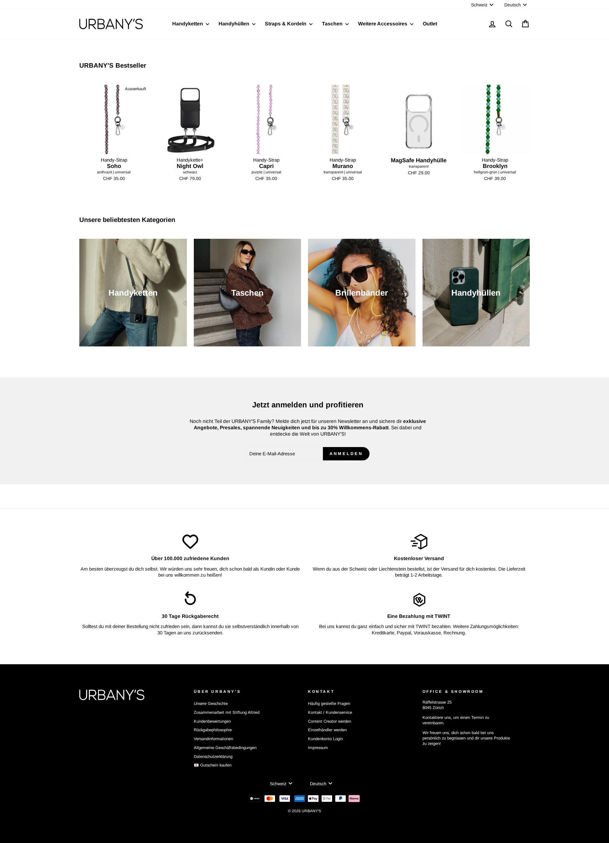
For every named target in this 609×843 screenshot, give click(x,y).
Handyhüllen (235, 23)
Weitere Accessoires (383, 23)
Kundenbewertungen (212, 721)
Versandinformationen (213, 738)
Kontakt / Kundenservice (330, 712)
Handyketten (188, 23)
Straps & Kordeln (286, 23)
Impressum (318, 747)
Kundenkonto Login (325, 738)
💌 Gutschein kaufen (213, 765)
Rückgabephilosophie (213, 729)
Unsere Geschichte (211, 703)
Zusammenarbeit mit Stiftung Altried (226, 712)
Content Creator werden (329, 721)
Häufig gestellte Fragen (329, 703)
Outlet (430, 23)
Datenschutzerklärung (213, 756)
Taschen (333, 23)
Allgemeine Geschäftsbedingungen (225, 747)
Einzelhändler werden (327, 729)
